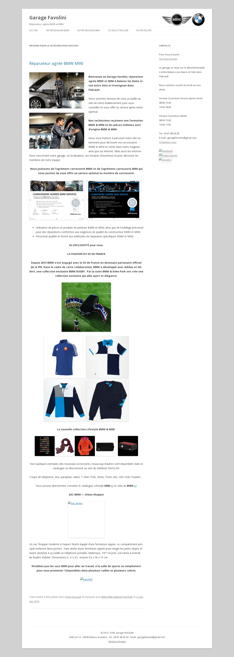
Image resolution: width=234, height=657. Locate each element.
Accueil (33, 30)
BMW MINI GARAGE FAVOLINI (117, 597)
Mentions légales (117, 641)
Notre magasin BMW (57, 30)
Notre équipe (144, 30)
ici (112, 485)
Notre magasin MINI (88, 30)
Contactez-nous (168, 142)
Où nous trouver (118, 30)
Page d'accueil (73, 597)
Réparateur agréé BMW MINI (56, 63)
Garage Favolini (47, 17)
